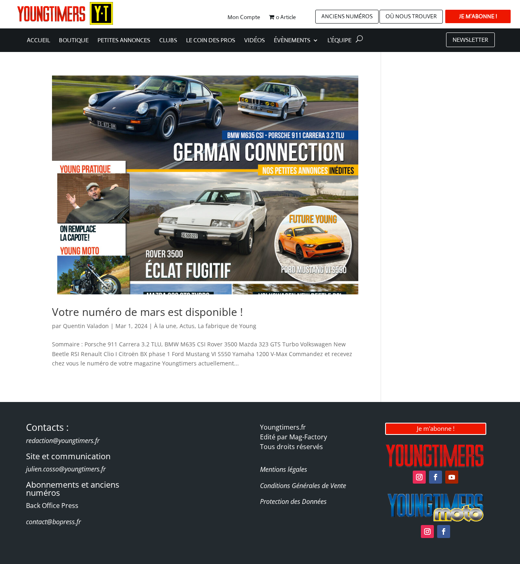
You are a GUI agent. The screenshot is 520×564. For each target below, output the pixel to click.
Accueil (38, 40)
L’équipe (339, 40)
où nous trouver (411, 16)
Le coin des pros (210, 40)
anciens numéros (347, 16)
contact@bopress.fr (53, 521)
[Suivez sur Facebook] (435, 477)
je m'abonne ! (478, 16)
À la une (165, 326)
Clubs (168, 40)
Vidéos (254, 40)
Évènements (292, 40)
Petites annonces (124, 40)
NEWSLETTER (470, 39)
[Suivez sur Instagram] (419, 477)
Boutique (74, 40)
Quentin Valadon (86, 326)
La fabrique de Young (227, 326)
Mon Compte (244, 17)
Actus (187, 326)
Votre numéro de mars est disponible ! (147, 312)
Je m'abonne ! (436, 428)
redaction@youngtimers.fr (63, 440)
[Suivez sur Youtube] (451, 477)
